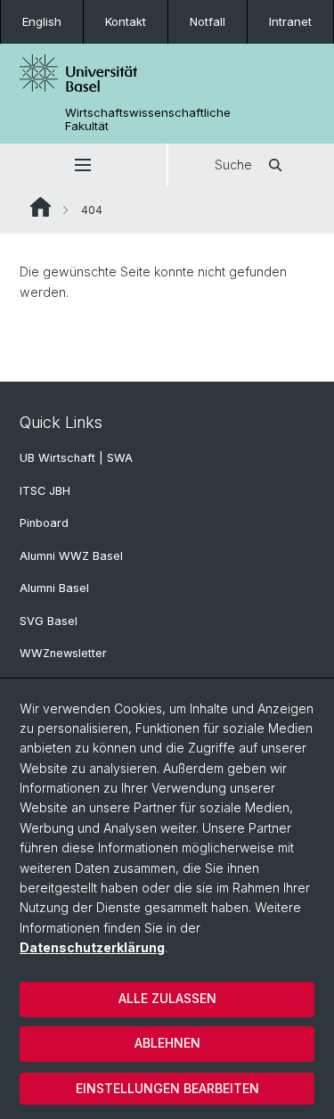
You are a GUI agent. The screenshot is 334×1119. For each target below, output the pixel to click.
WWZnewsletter (63, 653)
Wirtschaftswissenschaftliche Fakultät (148, 119)
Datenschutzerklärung (92, 947)
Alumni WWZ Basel (71, 556)
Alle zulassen (167, 998)
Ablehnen (167, 1042)
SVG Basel (48, 621)
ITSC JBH (45, 491)
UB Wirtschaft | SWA (76, 458)
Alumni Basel (54, 588)
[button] (83, 165)
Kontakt (125, 21)
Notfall (207, 21)
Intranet (290, 21)
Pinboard (44, 523)
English (41, 21)
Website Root (40, 207)
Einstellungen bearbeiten (167, 1088)
